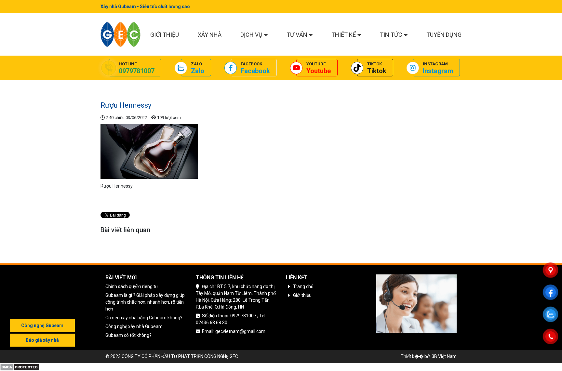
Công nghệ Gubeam (42, 325)
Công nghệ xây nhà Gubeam (134, 326)
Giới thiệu (302, 295)
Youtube (318, 71)
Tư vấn (297, 34)
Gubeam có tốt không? (128, 335)
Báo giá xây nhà (42, 340)
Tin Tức (391, 34)
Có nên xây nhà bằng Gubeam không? (143, 317)
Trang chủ (110, 84)
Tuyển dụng (444, 34)
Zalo (197, 71)
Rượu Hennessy (199, 84)
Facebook (255, 71)
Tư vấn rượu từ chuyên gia (152, 84)
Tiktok (376, 71)
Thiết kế (343, 34)
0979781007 (136, 71)
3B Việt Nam (444, 356)
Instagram (438, 71)
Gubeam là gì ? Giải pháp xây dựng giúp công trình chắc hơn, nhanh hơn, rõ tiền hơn (145, 302)
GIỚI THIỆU (164, 34)
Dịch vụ (251, 34)
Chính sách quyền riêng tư (131, 286)
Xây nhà (209, 34)
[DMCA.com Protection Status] (19, 366)
